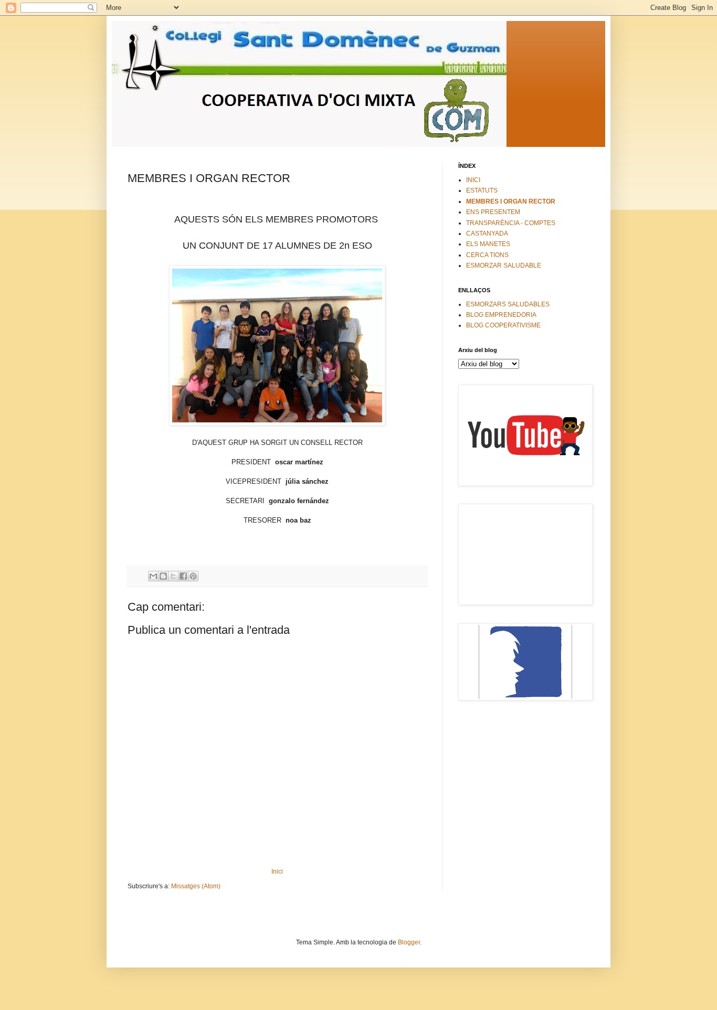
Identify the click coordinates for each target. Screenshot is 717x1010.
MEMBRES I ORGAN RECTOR (510, 201)
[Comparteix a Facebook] (183, 576)
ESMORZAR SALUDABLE (503, 265)
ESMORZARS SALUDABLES (508, 304)
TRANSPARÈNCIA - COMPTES (510, 223)
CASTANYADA (487, 233)
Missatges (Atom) (195, 886)
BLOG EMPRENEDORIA (501, 314)
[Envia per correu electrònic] (153, 576)
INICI (473, 180)
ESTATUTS (482, 190)
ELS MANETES (488, 244)
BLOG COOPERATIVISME (503, 325)
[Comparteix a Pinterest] (193, 576)
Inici (277, 871)
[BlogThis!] (163, 576)
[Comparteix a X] (173, 576)
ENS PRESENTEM (493, 212)
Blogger (409, 942)
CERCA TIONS (487, 255)
